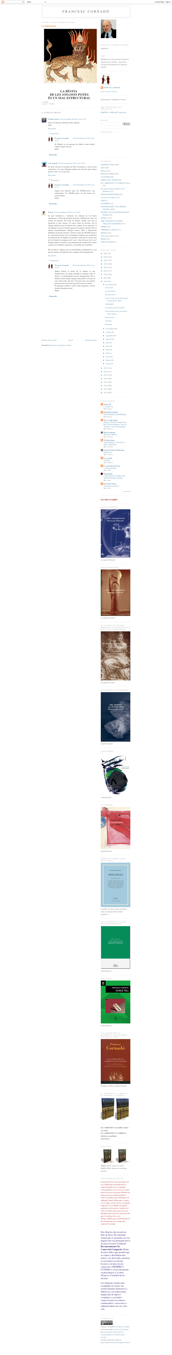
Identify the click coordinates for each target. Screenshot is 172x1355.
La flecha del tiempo (110, 468)
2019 (106, 278)
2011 (106, 389)
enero (108, 363)
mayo (108, 349)
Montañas (108, 324)
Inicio (71, 340)
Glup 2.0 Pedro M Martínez (114, 450)
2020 (106, 274)
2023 (106, 264)
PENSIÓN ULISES (111, 412)
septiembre (110, 335)
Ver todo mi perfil (109, 91)
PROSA (103, 239)
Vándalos (108, 321)
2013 (106, 382)
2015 (106, 375)
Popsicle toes (108, 452)
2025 (106, 257)
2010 (106, 392)
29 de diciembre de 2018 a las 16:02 (67, 212)
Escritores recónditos (108, 197)
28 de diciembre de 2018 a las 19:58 (72, 163)
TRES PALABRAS (110, 434)
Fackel (50, 212)
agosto (108, 339)
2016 (106, 371)
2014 (106, 378)
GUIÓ (103, 200)
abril (108, 353)
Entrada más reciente (49, 340)
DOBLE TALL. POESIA (109, 180)
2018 (106, 281)
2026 (106, 253)
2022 (106, 267)
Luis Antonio (53, 163)
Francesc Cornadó (86, 11)
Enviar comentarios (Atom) (61, 345)
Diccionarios (109, 317)
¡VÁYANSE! (109, 304)
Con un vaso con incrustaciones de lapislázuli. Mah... (116, 299)
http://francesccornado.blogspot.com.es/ (115, 1342)
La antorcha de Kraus (112, 465)
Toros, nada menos (111, 420)
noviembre (110, 328)
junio (108, 346)
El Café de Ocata (110, 483)
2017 (106, 368)
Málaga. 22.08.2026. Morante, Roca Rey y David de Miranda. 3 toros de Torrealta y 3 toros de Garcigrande (115, 424)
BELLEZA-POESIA (108, 174)
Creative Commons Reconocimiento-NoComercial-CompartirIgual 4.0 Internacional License (115, 1333)
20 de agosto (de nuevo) (111, 486)
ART (102, 167)
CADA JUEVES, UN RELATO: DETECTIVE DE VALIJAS (114, 477)
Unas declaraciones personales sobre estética (116, 312)
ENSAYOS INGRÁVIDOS (110, 194)
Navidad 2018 (110, 294)
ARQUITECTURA (107, 164)
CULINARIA (105, 177)
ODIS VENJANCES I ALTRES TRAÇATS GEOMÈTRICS (112, 222)
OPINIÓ (52, 104)
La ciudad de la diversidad (114, 307)
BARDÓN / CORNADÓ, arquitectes (113, 112)
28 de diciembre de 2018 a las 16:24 (73, 119)
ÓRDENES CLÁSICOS (109, 229)
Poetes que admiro (107, 236)
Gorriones (107, 460)
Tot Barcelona (53, 119)
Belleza (103, 171)
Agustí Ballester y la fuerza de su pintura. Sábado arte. (114, 443)
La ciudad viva (108, 406)
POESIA (104, 233)
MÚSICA (104, 218)
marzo (108, 356)
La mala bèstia (110, 291)
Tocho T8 (107, 404)
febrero (108, 360)
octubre (109, 332)
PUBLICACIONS (107, 242)
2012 (106, 385)
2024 (106, 260)
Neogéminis (108, 473)
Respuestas (55, 133)
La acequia (108, 458)
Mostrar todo (126, 491)
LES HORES (105, 203)
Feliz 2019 (109, 287)
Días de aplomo (109, 432)
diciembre (109, 284)
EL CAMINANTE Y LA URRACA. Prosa (115, 183)
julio (108, 342)
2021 (106, 271)
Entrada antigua (91, 340)
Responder (52, 128)
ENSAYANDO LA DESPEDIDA (115, 414)
